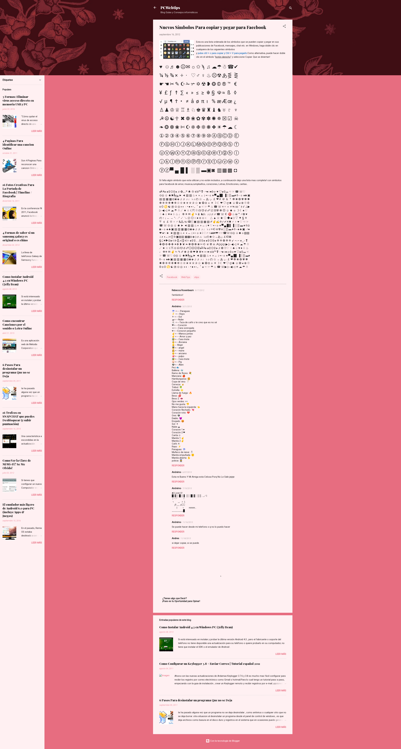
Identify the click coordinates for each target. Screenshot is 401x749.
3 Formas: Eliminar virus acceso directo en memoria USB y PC (18, 100)
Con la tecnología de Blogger (225, 740)
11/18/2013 (185, 538)
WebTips (185, 277)
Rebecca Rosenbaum (183, 290)
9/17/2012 (199, 290)
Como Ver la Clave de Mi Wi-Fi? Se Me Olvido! (17, 464)
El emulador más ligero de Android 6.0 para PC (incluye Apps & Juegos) (18, 510)
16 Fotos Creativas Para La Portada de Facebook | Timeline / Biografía (18, 190)
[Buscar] (290, 8)
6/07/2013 (187, 472)
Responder (178, 300)
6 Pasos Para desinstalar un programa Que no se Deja (195, 700)
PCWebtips (170, 7)
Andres (175, 538)
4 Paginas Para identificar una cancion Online (18, 144)
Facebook (172, 277)
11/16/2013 (187, 522)
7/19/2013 (187, 488)
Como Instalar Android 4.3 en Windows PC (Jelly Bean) (196, 627)
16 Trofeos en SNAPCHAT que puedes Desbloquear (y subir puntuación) (18, 418)
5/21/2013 (187, 306)
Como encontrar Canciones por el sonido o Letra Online (17, 324)
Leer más (281, 654)
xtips (196, 277)
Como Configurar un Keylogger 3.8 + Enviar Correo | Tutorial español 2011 (209, 664)
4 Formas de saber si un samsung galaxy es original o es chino (18, 236)
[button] (284, 26)
